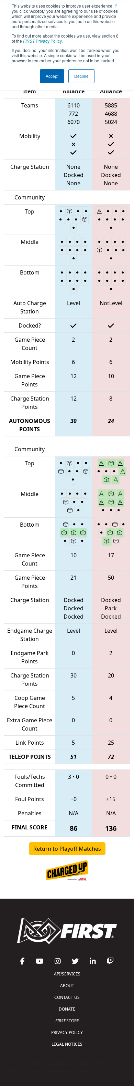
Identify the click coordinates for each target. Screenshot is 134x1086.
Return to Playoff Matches (67, 848)
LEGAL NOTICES (67, 1044)
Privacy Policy (42, 41)
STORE (67, 1021)
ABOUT (67, 986)
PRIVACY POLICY (67, 1032)
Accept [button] (52, 76)
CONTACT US (67, 997)
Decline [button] (81, 76)
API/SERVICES (67, 974)
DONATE (67, 1009)
